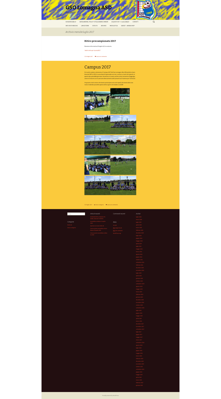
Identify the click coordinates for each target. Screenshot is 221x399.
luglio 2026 (138, 217)
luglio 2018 (138, 310)
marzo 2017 (139, 340)
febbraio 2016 (139, 358)
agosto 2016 (139, 345)
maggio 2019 (139, 289)
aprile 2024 (139, 243)
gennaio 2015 (139, 385)
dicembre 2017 (140, 324)
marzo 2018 (139, 321)
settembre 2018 (140, 308)
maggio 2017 (139, 337)
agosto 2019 (139, 286)
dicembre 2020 (140, 267)
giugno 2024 (139, 238)
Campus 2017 (97, 67)
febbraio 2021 (139, 265)
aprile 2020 (139, 275)
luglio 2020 (138, 273)
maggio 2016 (139, 353)
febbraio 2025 (139, 230)
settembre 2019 (140, 283)
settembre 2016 (140, 342)
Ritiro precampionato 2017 (100, 41)
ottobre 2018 (139, 305)
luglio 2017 (138, 332)
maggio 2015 (139, 374)
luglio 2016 (138, 348)
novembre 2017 (140, 326)
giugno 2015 (139, 372)
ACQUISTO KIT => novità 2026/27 (120, 22)
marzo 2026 (139, 219)
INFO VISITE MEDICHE (72, 25)
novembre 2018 (140, 302)
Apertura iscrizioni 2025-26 (97, 226)
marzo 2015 (139, 380)
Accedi (115, 225)
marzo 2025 (139, 227)
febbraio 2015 (139, 382)
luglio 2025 (138, 222)
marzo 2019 (139, 291)
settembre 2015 (140, 369)
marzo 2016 (139, 356)
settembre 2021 (140, 262)
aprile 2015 (139, 377)
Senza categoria (99, 204)
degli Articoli (117, 228)
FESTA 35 (69, 225)
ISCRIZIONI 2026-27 (71, 22)
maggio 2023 (139, 249)
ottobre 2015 (139, 366)
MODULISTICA (114, 25)
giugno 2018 (139, 313)
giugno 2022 (139, 257)
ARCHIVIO (103, 25)
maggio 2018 (139, 316)
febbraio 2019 (139, 294)
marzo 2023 (139, 251)
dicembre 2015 (140, 361)
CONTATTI (135, 22)
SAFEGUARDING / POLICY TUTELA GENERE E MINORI (94, 22)
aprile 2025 (139, 225)
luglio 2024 (138, 235)
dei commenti (117, 230)
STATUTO (95, 25)
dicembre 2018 (140, 300)
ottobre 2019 (139, 281)
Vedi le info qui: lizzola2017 (92, 50)
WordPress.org (117, 233)
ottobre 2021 (139, 259)
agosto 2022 (139, 254)
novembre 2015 (140, 364)
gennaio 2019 (139, 297)
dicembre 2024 (140, 233)
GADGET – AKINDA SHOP (127, 25)
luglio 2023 (138, 246)
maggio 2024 (139, 241)
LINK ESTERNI (85, 25)
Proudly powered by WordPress (110, 395)
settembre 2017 (140, 329)
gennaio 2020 (139, 278)
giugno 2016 (139, 350)
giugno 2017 (139, 334)
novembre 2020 (140, 270)
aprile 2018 (139, 318)
